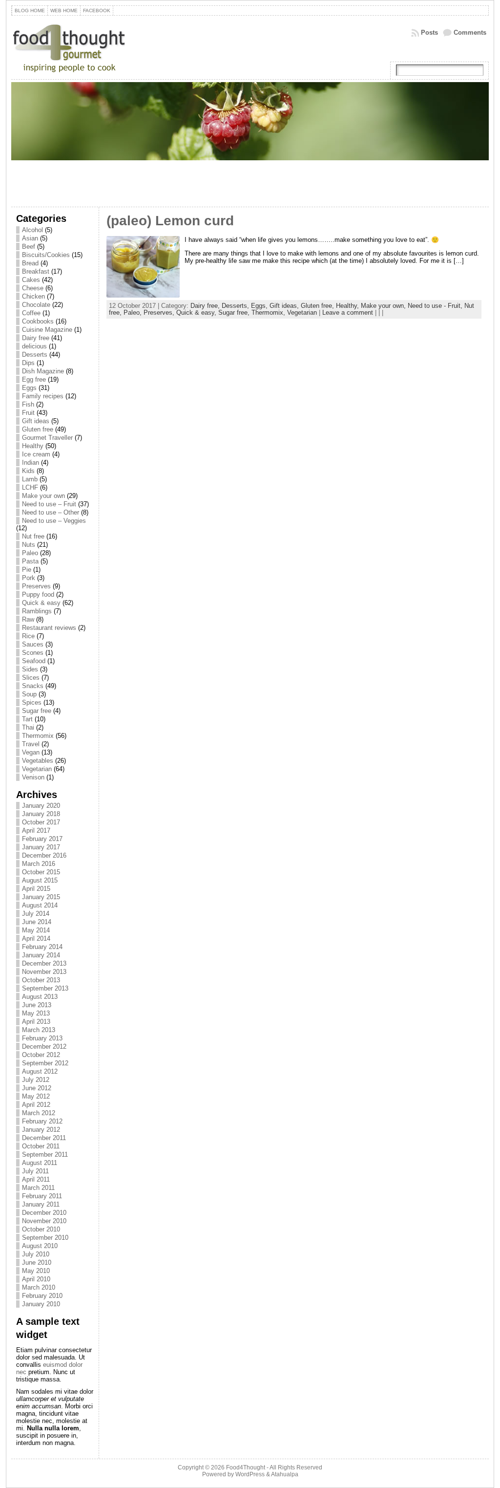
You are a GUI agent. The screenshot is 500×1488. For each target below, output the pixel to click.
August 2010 (40, 1246)
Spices (32, 702)
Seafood (33, 661)
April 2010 (36, 1279)
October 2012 (41, 1054)
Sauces (32, 644)
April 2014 (36, 938)
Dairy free (35, 338)
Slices (31, 677)
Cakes (31, 279)
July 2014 (35, 913)
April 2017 (36, 830)
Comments (470, 32)
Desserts (34, 354)
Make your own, (384, 305)
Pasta (30, 561)
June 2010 (36, 1262)
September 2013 (45, 988)
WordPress (250, 1474)
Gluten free (37, 429)
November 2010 (44, 1221)
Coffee (31, 313)
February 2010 (42, 1295)
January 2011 (41, 1204)
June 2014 (36, 922)
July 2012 (35, 1079)
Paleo (30, 553)
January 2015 (41, 897)
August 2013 (40, 996)
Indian (30, 462)
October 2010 (41, 1229)
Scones (32, 652)
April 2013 (36, 1021)
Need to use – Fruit (49, 504)
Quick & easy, (197, 312)
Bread (30, 263)
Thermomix (38, 735)
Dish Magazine (43, 371)
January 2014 (41, 955)
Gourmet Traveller (47, 437)
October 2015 (41, 872)
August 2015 (40, 880)
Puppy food (38, 594)
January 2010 (41, 1304)
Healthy (32, 446)
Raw (28, 619)
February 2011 (42, 1196)
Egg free (34, 379)
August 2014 (40, 905)
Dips (28, 363)
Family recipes (42, 396)
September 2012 (45, 1063)
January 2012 (41, 1129)
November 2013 (44, 971)
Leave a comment (347, 312)
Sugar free (36, 710)
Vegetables (37, 760)
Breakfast (35, 271)
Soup (29, 694)
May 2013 (36, 1013)
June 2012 (36, 1088)
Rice (28, 636)
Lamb (30, 479)
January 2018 (41, 814)
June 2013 (36, 1005)
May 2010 (36, 1270)
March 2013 (38, 1030)
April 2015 (36, 888)
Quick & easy (41, 602)
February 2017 (42, 838)
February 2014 (42, 946)
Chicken (33, 296)
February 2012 (42, 1121)
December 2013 (44, 963)
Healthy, (348, 305)
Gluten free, (318, 305)
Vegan (31, 752)
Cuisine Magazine (47, 329)
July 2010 (35, 1254)
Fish (28, 404)
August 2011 (39, 1162)
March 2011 (38, 1187)
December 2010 (44, 1212)
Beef (28, 246)
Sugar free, (234, 312)
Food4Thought (245, 1467)
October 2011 (41, 1146)
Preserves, (160, 312)
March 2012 (38, 1113)
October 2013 (41, 980)
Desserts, (236, 305)
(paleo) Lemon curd (170, 220)
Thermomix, (269, 312)
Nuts (28, 544)
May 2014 (36, 930)
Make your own (43, 495)
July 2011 (35, 1171)
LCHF (30, 487)
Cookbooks (38, 321)
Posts (429, 32)
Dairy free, (206, 305)
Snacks (32, 686)
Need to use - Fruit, (436, 305)
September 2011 (45, 1154)
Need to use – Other (50, 512)
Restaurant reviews (49, 627)
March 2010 (38, 1287)
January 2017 (41, 847)
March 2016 (38, 863)
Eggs (29, 387)
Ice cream (36, 454)
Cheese (32, 288)
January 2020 (41, 805)
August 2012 (40, 1071)
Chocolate (36, 304)
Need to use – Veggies (54, 520)
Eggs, (260, 305)
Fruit (28, 412)
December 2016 (44, 855)
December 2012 (44, 1046)
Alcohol (32, 230)
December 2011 (44, 1138)
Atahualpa (284, 1474)
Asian (30, 238)
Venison (33, 777)
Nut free (33, 536)
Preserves (36, 586)
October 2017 (41, 822)
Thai (28, 727)
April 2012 (36, 1104)
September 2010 (45, 1237)
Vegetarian (37, 769)
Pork (28, 578)
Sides (30, 669)
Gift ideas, (285, 305)
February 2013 (42, 1038)
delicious (34, 346)
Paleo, (134, 312)
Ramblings (37, 611)
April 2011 (36, 1179)
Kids (28, 470)
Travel (31, 744)
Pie (26, 569)
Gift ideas (35, 421)
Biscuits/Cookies (46, 255)
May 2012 (36, 1096)
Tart (27, 719)
